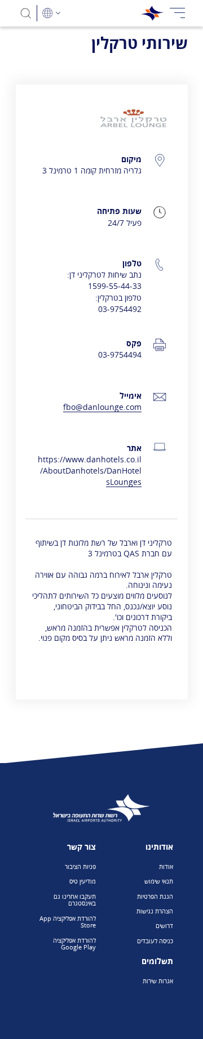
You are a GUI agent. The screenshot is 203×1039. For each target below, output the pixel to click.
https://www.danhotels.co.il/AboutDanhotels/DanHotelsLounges (90, 470)
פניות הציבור (80, 866)
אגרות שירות (158, 980)
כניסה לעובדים (155, 941)
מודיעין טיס (82, 881)
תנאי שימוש (158, 881)
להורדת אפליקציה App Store (67, 922)
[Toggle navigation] (177, 13)
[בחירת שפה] (51, 13)
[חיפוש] (26, 13)
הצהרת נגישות (154, 911)
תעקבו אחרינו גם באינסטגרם (75, 900)
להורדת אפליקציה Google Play (74, 944)
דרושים (164, 925)
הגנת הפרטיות (155, 896)
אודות (166, 866)
